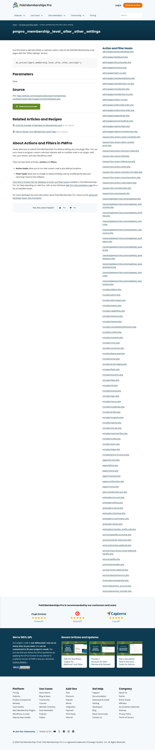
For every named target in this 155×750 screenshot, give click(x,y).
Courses (42, 703)
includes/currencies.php (113, 348)
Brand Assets (125, 700)
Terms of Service (126, 717)
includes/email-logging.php (114, 364)
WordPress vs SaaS (21, 714)
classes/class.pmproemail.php (116, 193)
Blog (94, 710)
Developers (97, 707)
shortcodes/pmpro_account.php (116, 586)
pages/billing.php (110, 465)
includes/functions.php (112, 375)
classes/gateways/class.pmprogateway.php (121, 198)
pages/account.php (111, 460)
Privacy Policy (125, 714)
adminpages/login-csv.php (114, 73)
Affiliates (123, 703)
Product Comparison (22, 700)
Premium (70, 696)
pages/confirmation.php (113, 481)
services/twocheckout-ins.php (115, 575)
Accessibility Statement (129, 707)
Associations (44, 692)
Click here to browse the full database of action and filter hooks (41, 182)
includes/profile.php (111, 412)
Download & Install (100, 700)
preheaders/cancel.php (112, 508)
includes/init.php (110, 385)
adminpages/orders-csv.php (114, 99)
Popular (69, 700)
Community (76, 15)
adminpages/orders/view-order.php (118, 110)
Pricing (93, 15)
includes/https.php (110, 380)
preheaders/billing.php (112, 502)
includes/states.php (111, 449)
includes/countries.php (112, 337)
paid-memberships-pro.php (114, 492)
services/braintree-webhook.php (116, 545)
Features (18, 15)
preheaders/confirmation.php (115, 518)
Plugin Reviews (38, 614)
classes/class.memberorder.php (116, 188)
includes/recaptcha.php (112, 417)
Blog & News (45, 696)
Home (15, 25)
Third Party (70, 714)
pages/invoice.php (110, 486)
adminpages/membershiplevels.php (118, 78)
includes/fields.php (111, 369)
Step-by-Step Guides (22, 717)
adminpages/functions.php (114, 67)
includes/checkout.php (112, 316)
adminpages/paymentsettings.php (117, 121)
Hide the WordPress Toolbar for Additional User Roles (73, 661)
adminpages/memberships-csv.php (118, 83)
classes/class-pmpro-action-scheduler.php (121, 137)
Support (95, 692)
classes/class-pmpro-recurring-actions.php (121, 177)
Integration (70, 707)
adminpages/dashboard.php (115, 57)
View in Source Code (28, 106)
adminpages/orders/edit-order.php (118, 105)
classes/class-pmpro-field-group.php (118, 161)
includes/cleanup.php (112, 321)
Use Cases (35, 15)
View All (69, 717)
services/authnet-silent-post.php (116, 540)
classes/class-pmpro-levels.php (116, 166)
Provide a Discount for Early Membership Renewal (101, 661)
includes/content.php (111, 332)
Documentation (55, 15)
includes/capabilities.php (113, 311)
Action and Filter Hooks (117, 48)
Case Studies (18, 707)
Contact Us (97, 717)
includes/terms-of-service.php (115, 454)
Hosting (95, 703)
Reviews (16, 703)
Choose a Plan (132, 5)
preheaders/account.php (113, 497)
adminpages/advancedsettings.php (118, 51)
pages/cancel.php (110, 470)
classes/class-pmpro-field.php (115, 156)
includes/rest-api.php (111, 428)
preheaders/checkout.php (113, 513)
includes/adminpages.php (114, 300)
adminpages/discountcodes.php (116, 62)
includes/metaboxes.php (113, 407)
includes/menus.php (111, 401)
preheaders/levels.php (112, 524)
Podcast (42, 714)
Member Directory (47, 707)
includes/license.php (111, 391)
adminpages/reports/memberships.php (120, 131)
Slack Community (100, 714)
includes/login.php (110, 396)
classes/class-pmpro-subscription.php (119, 182)
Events (122, 696)
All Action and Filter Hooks (28, 25)
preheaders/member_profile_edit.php (119, 529)
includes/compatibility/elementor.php (119, 327)
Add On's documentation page (79, 185)
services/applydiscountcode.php (116, 534)
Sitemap (122, 710)
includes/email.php (111, 359)
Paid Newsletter (46, 710)
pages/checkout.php (111, 476)
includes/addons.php (111, 289)
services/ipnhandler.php (113, 564)
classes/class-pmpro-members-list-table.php (122, 172)
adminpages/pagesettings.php (115, 115)
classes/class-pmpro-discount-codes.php (120, 151)
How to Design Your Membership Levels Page (36, 131)
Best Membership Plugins (24, 710)
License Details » (20, 662)
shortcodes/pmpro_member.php (117, 591)
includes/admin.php (111, 295)
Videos (42, 717)
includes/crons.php (111, 343)
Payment (70, 710)
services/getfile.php (111, 559)
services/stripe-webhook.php (115, 570)
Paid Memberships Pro (44, 4)
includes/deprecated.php (113, 353)
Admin (69, 703)
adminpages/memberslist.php (115, 89)
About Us (123, 692)
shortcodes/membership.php (115, 580)
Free (68, 692)
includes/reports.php (111, 422)
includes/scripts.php (111, 438)
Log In (118, 5)
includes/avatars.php (111, 305)
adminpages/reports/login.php (116, 126)
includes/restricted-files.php (114, 433)
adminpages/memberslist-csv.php (117, 94)
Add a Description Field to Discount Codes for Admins (127, 661)
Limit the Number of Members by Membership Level (39, 125)
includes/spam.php (111, 444)
